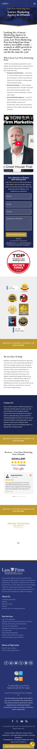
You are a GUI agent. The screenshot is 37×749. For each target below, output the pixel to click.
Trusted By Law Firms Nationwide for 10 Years (18, 686)
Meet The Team (7, 604)
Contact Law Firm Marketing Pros (13, 608)
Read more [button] (9, 491)
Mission (4, 602)
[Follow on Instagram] (31, 663)
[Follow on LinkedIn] (11, 663)
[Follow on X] (21, 663)
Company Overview (8, 599)
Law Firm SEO (6, 630)
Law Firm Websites (8, 619)
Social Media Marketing (10, 633)
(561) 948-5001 (13, 182)
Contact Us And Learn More (16, 234)
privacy (17, 242)
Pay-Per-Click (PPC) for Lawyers (12, 635)
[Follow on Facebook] (6, 663)
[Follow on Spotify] (26, 663)
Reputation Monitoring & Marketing (14, 628)
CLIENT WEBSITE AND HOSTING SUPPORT (18, 746)
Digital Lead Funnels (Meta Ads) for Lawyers (17, 621)
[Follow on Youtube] (16, 663)
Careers (4, 606)
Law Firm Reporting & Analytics (13, 637)
